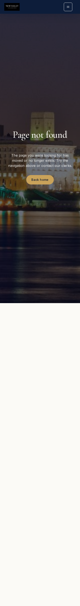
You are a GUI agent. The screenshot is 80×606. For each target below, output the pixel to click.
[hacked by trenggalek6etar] (12, 7)
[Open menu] (68, 7)
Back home (39, 179)
